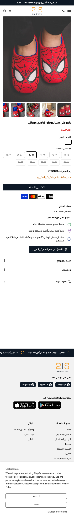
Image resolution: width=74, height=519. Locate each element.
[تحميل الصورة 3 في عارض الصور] (33, 110)
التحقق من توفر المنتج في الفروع (48, 249)
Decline (36, 504)
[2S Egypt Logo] (62, 367)
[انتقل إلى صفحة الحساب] (10, 11)
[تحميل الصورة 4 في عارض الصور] (18, 110)
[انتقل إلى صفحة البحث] (63, 11)
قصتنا (68, 429)
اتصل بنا (67, 453)
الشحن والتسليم (63, 434)
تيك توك (26, 384)
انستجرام (44, 384)
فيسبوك (62, 384)
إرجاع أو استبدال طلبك (24, 429)
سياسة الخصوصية (62, 458)
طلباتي (31, 439)
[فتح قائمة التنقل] (69, 11)
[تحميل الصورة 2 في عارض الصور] (49, 110)
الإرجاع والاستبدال (63, 439)
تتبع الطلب (29, 434)
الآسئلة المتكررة (64, 449)
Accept (36, 496)
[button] (5, 11)
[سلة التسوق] (5, 11)
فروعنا (68, 444)
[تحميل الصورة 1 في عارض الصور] (64, 110)
